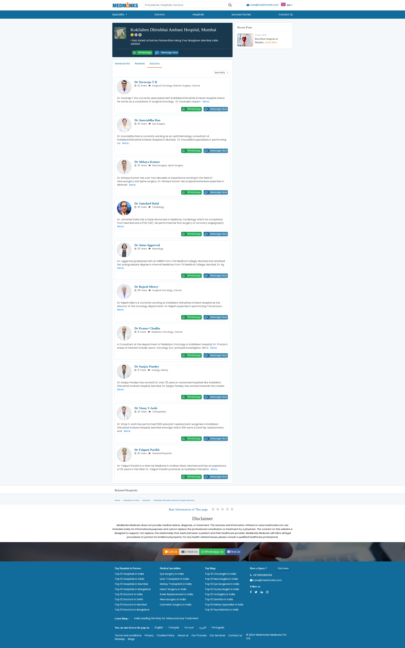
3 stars (222, 509)
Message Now (169, 52)
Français (174, 627)
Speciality (118, 14)
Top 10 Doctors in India (129, 594)
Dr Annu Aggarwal (147, 245)
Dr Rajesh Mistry (146, 286)
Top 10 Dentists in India (219, 599)
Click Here (283, 568)
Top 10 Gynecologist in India (222, 589)
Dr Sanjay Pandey (146, 366)
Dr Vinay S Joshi (145, 408)
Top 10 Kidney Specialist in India (224, 604)
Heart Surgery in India (173, 589)
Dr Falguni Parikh (146, 449)
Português (218, 627)
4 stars (227, 509)
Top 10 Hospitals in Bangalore (133, 589)
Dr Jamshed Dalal (146, 203)
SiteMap (120, 639)
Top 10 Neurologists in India (221, 579)
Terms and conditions (128, 635)
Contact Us (286, 14)
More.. (205, 101)
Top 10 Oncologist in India (220, 574)
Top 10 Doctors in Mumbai (131, 604)
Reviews (140, 63)
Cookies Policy (165, 635)
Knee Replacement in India (176, 594)
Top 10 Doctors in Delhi (129, 599)
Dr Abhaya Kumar (147, 162)
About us (183, 635)
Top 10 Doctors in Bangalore (132, 609)
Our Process (199, 635)
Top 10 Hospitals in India (129, 574)
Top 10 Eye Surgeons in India (222, 584)
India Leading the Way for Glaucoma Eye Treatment (166, 618)
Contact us (235, 635)
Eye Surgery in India (172, 574)
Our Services (217, 635)
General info (122, 63)
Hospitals (198, 14)
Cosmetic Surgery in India (175, 604)
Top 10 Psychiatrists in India (221, 609)
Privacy (149, 635)
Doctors (160, 14)
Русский (189, 627)
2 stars (218, 509)
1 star (213, 509)
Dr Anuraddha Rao (147, 120)
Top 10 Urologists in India (220, 594)
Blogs (131, 639)
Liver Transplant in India (174, 579)
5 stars (232, 509)
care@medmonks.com (267, 580)
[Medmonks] (125, 5)
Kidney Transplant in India (176, 584)
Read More (271, 42)
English (159, 627)
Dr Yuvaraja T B (145, 82)
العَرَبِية (202, 627)
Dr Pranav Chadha (147, 328)
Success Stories (241, 14)
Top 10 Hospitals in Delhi (129, 579)
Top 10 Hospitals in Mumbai (131, 584)
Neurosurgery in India (173, 599)
